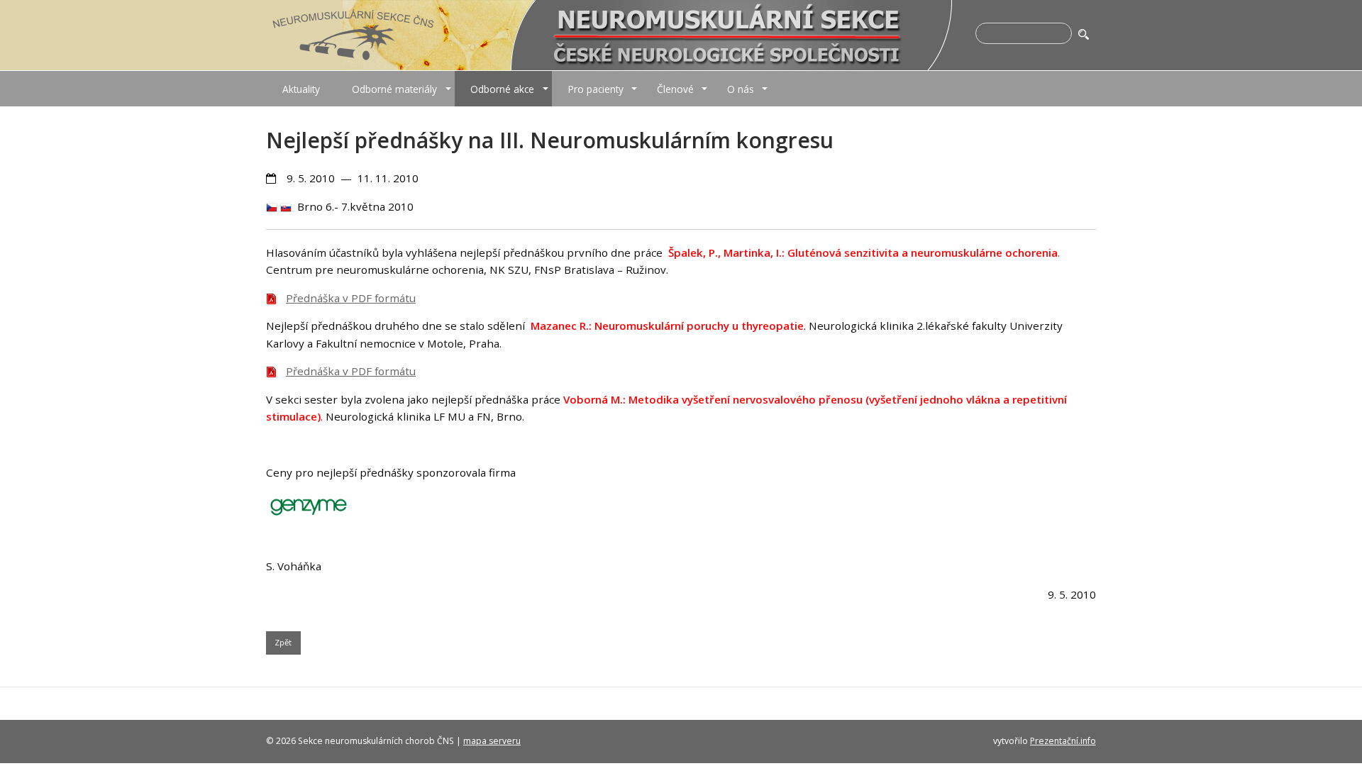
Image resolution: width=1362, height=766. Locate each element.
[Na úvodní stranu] (353, 34)
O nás (740, 89)
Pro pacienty (596, 89)
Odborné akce (502, 89)
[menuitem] (301, 88)
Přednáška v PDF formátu (351, 298)
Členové (675, 89)
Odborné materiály (394, 89)
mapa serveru (492, 741)
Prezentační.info (1063, 741)
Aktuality (301, 89)
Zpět (283, 642)
